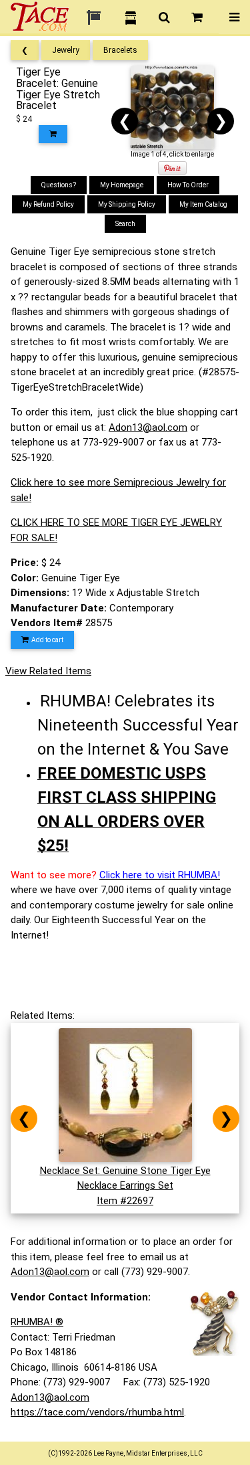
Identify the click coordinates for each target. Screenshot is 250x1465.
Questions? (58, 185)
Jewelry (65, 50)
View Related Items (48, 671)
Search (125, 223)
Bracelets (120, 50)
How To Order (188, 185)
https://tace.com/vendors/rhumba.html (97, 1412)
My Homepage (121, 185)
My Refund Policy (48, 204)
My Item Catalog (203, 204)
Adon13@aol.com (148, 427)
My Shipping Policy (126, 204)
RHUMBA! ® (37, 1322)
